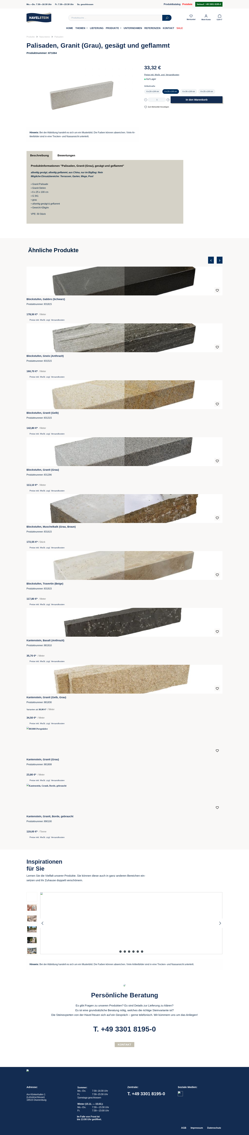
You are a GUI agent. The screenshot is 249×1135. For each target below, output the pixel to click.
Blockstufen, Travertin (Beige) (45, 583)
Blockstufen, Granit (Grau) (43, 469)
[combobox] (115, 18)
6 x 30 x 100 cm (189, 92)
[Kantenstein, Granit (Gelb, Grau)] (124, 679)
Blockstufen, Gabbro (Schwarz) (46, 299)
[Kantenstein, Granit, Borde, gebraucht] (124, 798)
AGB (183, 1128)
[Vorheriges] (42, 923)
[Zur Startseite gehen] (38, 18)
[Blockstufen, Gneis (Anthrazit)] (124, 337)
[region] (124, 549)
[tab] (39, 155)
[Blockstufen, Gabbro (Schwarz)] (124, 281)
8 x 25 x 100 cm (207, 92)
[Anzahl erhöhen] (168, 99)
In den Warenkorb (196, 99)
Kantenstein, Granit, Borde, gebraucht (50, 816)
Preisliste (187, 4)
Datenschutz (214, 1128)
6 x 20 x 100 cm (153, 92)
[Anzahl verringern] (145, 99)
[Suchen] (166, 18)
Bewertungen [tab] (66, 155)
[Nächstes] (220, 923)
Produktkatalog (172, 4)
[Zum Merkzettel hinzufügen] (217, 290)
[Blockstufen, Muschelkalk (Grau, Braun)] (124, 508)
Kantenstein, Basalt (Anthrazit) (45, 640)
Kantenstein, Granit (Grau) (43, 759)
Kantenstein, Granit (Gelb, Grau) (46, 697)
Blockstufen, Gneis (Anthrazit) (45, 356)
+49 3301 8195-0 (213, 4)
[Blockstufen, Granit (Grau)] (124, 451)
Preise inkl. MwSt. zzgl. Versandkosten (161, 74)
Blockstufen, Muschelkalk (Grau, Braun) (51, 526)
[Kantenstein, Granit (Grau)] (124, 741)
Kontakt (124, 1044)
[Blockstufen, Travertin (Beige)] (124, 565)
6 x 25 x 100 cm (171, 92)
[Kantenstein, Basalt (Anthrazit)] (124, 622)
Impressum (197, 1128)
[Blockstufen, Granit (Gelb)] (124, 394)
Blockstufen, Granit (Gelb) (43, 412)
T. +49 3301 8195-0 (124, 1029)
